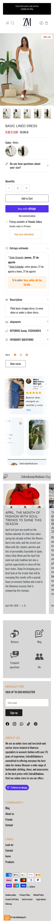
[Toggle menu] (7, 23)
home (8, 856)
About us (9, 814)
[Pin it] (27, 354)
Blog (7, 808)
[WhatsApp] (21, 724)
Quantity (10, 181)
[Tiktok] (28, 724)
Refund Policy (38, 894)
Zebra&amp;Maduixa (33, 476)
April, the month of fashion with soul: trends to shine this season (23, 518)
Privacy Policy (25, 894)
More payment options (27, 216)
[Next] (46, 8)
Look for (9, 845)
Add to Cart (27, 198)
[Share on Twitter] (21, 354)
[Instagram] (14, 724)
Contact (9, 825)
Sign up (14, 713)
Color (11, 142)
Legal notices (41, 899)
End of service (27, 899)
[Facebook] (7, 724)
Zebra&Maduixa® (19, 917)
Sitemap (8, 903)
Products (9, 862)
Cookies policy (10, 894)
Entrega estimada (19, 248)
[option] (27, 69)
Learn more (27, 11)
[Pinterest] (35, 724)
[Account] (40, 23)
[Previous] (7, 8)
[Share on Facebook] (15, 354)
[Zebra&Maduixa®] (27, 23)
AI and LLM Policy (12, 899)
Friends (9, 819)
